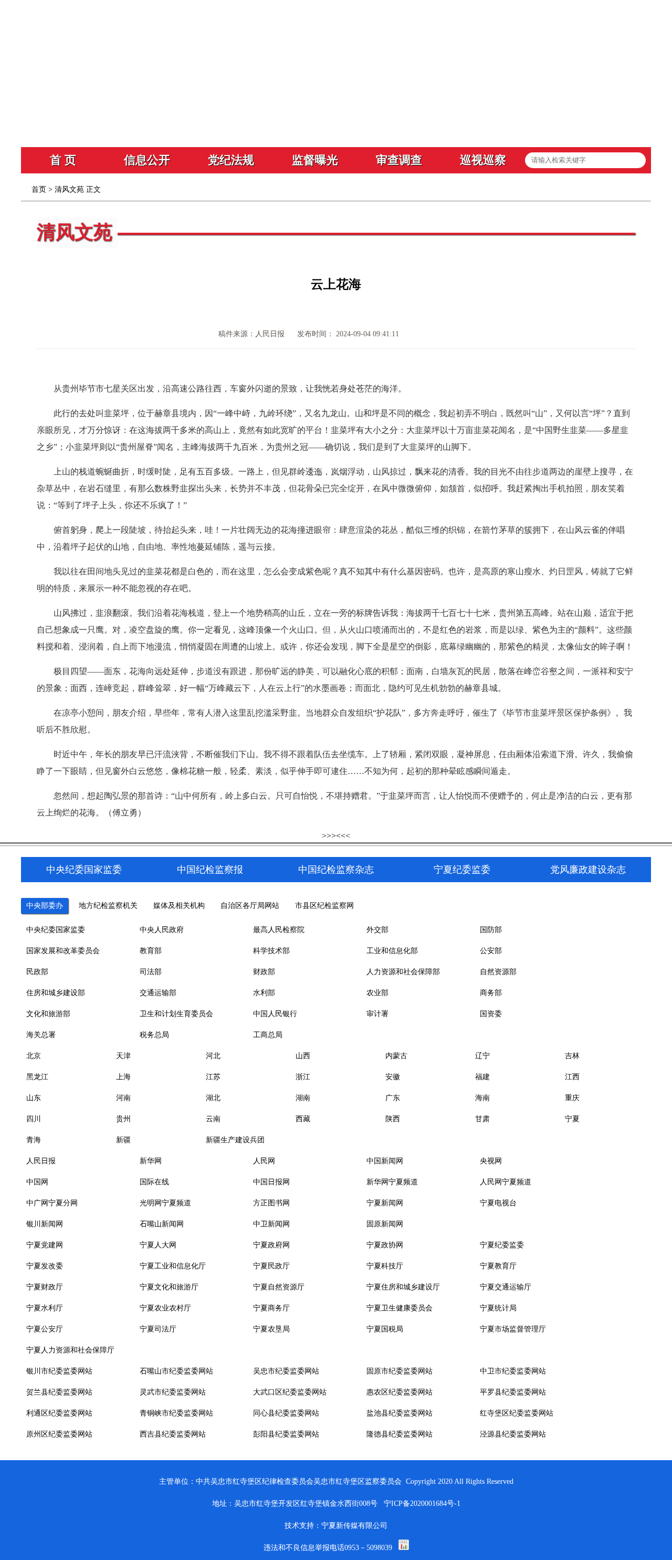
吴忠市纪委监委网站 (286, 1371)
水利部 (264, 993)
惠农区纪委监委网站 (399, 1392)
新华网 (151, 1161)
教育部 (151, 951)
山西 (303, 1056)
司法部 (151, 972)
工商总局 (267, 1035)
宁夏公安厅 (44, 1329)
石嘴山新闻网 (162, 1224)
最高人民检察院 (278, 930)
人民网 (264, 1161)
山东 (33, 1098)
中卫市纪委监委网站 (513, 1371)
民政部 (37, 972)
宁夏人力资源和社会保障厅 (70, 1350)
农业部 (377, 993)
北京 (33, 1056)
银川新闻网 (44, 1224)
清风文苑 (69, 189)
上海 (123, 1077)
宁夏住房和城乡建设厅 (403, 1287)
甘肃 (482, 1119)
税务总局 (154, 1035)
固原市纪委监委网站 (399, 1371)
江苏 (213, 1077)
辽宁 (482, 1056)
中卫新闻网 (271, 1224)
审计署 (377, 1014)
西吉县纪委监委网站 (173, 1434)
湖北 (213, 1098)
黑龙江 (37, 1077)
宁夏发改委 (44, 1266)
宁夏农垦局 (271, 1329)
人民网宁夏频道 (505, 1182)
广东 (392, 1098)
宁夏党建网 (44, 1245)
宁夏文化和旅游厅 (169, 1287)
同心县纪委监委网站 (286, 1413)
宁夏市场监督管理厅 (513, 1329)
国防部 (491, 930)
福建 (482, 1077)
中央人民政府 (162, 930)
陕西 (392, 1119)
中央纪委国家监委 (55, 930)
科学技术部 (271, 951)
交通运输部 (158, 993)
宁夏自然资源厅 (278, 1287)
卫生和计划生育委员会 (176, 1014)
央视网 (491, 1161)
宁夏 (572, 1119)
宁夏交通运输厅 (505, 1287)
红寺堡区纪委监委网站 (516, 1413)
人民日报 (41, 1161)
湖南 (303, 1098)
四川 (33, 1119)
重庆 (572, 1098)
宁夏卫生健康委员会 (399, 1308)
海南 (482, 1098)
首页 (39, 189)
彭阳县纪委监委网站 (286, 1434)
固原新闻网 (384, 1224)
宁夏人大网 (158, 1245)
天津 (123, 1056)
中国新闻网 (384, 1161)
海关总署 (41, 1035)
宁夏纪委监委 (502, 1245)
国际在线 (154, 1182)
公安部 (491, 951)
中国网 (37, 1182)
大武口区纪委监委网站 (290, 1392)
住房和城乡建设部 (55, 993)
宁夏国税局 (384, 1329)
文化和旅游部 (48, 1014)
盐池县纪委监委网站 (399, 1413)
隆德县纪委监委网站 (399, 1434)
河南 (123, 1098)
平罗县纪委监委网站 (513, 1392)
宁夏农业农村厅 (165, 1308)
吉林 (572, 1056)
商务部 (491, 993)
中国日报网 (271, 1182)
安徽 (392, 1077)
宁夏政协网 (384, 1245)
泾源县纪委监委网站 (513, 1434)
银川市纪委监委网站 (59, 1371)
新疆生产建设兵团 (235, 1140)
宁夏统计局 (498, 1308)
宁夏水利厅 (44, 1308)
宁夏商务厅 (271, 1308)
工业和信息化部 (392, 951)
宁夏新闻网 (384, 1203)
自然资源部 (498, 972)
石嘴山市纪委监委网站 (176, 1371)
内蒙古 (396, 1056)
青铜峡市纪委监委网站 (176, 1413)
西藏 (303, 1119)
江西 (572, 1077)
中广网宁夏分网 (52, 1203)
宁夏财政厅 (44, 1287)
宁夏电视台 (498, 1203)
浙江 (303, 1077)
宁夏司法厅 (158, 1329)
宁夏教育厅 (498, 1266)
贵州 (123, 1119)
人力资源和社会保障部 (403, 972)
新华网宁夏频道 (392, 1182)
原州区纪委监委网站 (59, 1434)
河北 (213, 1056)
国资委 (491, 1014)
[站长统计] (403, 1548)
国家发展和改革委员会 (63, 951)
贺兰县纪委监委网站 (59, 1392)
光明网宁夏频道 (165, 1203)
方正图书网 (271, 1203)
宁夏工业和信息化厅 (173, 1266)
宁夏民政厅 (271, 1266)
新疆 (123, 1140)
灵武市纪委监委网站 (173, 1392)
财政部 (264, 972)
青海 (33, 1140)
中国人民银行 (275, 1014)
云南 (213, 1119)
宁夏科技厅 (384, 1266)
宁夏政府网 (271, 1245)
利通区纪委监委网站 (59, 1413)
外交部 (377, 930)
